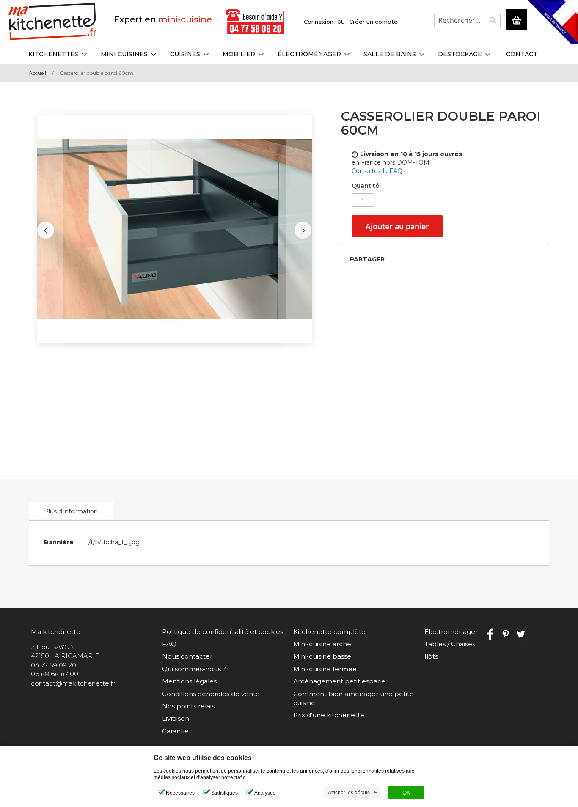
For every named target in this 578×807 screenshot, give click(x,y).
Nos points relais (188, 706)
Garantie (175, 731)
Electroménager (451, 632)
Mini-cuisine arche (322, 644)
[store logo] (52, 22)
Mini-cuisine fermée (325, 669)
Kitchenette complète (329, 632)
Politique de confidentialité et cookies (222, 632)
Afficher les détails (349, 793)
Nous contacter (187, 656)
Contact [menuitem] (521, 54)
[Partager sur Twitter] (407, 259)
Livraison (175, 718)
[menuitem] (57, 54)
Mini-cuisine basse (322, 656)
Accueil (37, 73)
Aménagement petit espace (339, 681)
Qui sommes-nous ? (194, 669)
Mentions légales (189, 681)
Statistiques (224, 793)
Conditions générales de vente (211, 694)
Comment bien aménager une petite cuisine (353, 698)
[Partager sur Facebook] (394, 259)
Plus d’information (71, 511)
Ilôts (431, 656)
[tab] (71, 510)
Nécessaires (180, 793)
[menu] (289, 54)
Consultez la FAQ (377, 171)
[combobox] (467, 20)
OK (406, 793)
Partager (367, 259)
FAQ (169, 644)
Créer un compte (373, 21)
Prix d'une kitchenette (328, 715)
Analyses (264, 793)
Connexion (318, 21)
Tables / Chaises (449, 644)
